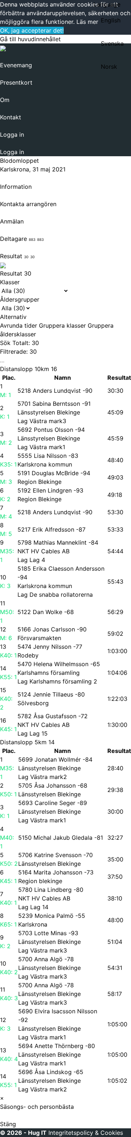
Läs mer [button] (87, 21)
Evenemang (16, 65)
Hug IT (37, 1132)
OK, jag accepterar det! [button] (32, 30)
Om (4, 99)
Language (107, 4)
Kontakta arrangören (28, 204)
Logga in (12, 134)
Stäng (8, 1124)
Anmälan (12, 221)
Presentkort (16, 82)
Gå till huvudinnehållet (30, 39)
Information (16, 186)
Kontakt (10, 117)
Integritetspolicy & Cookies (85, 1132)
